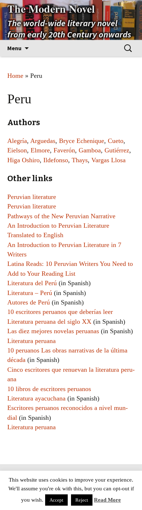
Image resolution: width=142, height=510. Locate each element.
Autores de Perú (28, 302)
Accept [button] (56, 500)
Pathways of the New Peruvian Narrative (61, 216)
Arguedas (42, 140)
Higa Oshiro (23, 160)
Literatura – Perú (29, 292)
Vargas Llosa (108, 160)
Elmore (40, 150)
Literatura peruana (31, 340)
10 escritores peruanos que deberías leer (60, 311)
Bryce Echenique (81, 140)
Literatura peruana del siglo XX (49, 321)
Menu (14, 48)
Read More (107, 500)
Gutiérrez (116, 150)
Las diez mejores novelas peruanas (53, 331)
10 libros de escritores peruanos (49, 389)
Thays (80, 160)
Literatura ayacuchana (36, 398)
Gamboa (90, 150)
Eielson (17, 150)
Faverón (64, 150)
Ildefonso (55, 160)
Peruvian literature (31, 196)
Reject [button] (81, 500)
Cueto (115, 140)
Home (15, 75)
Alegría (17, 140)
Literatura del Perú (32, 283)
